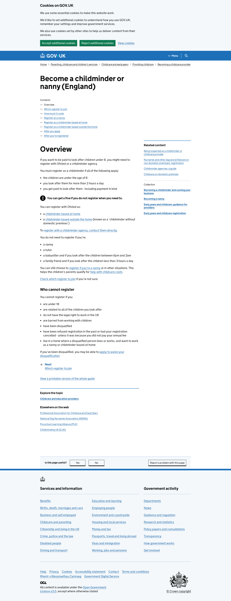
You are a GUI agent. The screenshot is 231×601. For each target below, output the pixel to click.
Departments (152, 501)
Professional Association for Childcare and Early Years (69, 413)
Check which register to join (58, 279)
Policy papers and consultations (164, 529)
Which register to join (55, 109)
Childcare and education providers (59, 398)
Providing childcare (143, 64)
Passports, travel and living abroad (114, 536)
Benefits (45, 501)
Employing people (103, 508)
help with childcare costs (106, 272)
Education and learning (106, 501)
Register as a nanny (54, 117)
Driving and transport (53, 550)
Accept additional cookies (58, 43)
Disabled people (50, 543)
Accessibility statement (90, 571)
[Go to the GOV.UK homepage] (53, 56)
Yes (80, 462)
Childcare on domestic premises (161, 174)
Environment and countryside (110, 515)
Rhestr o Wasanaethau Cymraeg (60, 576)
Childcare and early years (115, 64)
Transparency (152, 536)
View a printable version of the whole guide (67, 378)
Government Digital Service (101, 576)
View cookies (126, 43)
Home (43, 64)
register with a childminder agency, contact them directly (80, 230)
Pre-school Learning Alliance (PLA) (58, 424)
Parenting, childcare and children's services (74, 64)
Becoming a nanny (154, 198)
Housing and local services (109, 522)
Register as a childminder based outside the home (70, 126)
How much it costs (54, 113)
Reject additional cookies (97, 43)
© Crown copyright (178, 591)
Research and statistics (159, 522)
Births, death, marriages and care (61, 508)
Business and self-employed (58, 515)
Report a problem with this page (167, 462)
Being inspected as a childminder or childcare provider (163, 152)
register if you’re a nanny (84, 268)
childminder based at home (62, 214)
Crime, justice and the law (56, 536)
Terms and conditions (135, 571)
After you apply (52, 131)
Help (43, 571)
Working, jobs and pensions (109, 550)
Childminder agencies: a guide (160, 168)
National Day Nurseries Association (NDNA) (64, 418)
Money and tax (101, 529)
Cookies (67, 571)
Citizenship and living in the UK (59, 529)
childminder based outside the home (68, 219)
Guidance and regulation (159, 515)
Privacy (54, 571)
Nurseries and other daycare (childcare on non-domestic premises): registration (166, 161)
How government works (159, 543)
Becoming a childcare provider (174, 64)
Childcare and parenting (55, 522)
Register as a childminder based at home (65, 122)
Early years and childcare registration (165, 213)
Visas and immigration (106, 543)
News (147, 508)
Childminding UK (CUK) (53, 429)
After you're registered (56, 135)
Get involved (152, 550)
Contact (113, 571)
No (99, 462)
